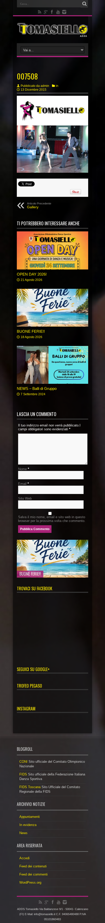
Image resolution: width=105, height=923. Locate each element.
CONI (23, 761)
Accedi (24, 858)
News (23, 833)
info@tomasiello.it (44, 914)
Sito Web (25, 498)
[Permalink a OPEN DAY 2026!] (52, 250)
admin (45, 86)
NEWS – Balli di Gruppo (37, 388)
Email (22, 484)
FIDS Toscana (30, 787)
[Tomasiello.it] (52, 30)
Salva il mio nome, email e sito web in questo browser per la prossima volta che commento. (51, 519)
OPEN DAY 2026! (32, 274)
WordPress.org (30, 882)
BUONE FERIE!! (31, 331)
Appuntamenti (29, 817)
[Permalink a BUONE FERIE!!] (52, 308)
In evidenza (27, 825)
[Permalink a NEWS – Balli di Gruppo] (52, 365)
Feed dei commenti (33, 874)
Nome (22, 469)
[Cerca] (84, 4)
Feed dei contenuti (33, 866)
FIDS (23, 774)
